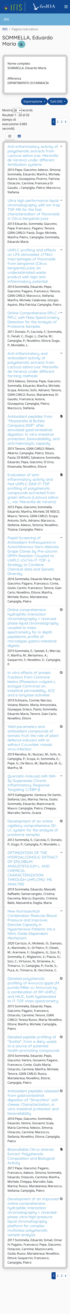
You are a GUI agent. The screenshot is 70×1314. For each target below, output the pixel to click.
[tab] (10, 136)
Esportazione (33, 101)
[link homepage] (13, 6)
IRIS (5, 29)
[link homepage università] (44, 6)
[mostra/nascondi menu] (66, 7)
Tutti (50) (56, 101)
